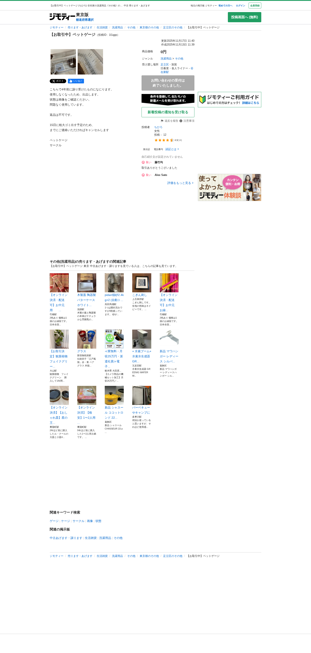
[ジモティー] (62, 17)
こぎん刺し (139, 295)
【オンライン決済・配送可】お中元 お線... (169, 302)
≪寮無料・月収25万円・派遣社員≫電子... (114, 358)
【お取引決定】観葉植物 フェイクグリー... (59, 358)
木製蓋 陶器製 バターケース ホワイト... (86, 300)
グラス (81, 351)
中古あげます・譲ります (66, 538)
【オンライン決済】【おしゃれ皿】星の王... (58, 415)
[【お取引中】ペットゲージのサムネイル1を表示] (63, 61)
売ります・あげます (80, 27)
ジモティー (56, 27)
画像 (90, 521)
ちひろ (158, 127)
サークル (78, 521)
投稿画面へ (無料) (244, 17)
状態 (98, 521)
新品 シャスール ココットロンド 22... (114, 412)
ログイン (240, 5)
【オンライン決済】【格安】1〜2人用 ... (86, 415)
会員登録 (255, 5)
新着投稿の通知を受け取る (168, 112)
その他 (131, 27)
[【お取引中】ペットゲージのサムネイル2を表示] (90, 61)
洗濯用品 (117, 27)
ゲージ (54, 521)
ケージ (65, 521)
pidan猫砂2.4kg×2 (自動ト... (114, 297)
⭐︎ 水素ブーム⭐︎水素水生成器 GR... (141, 356)
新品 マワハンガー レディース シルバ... (169, 356)
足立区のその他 (172, 27)
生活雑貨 (102, 27)
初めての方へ (226, 5)
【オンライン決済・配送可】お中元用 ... (58, 302)
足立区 (165, 64)
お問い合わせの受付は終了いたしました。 (168, 83)
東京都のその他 (149, 27)
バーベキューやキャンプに (141, 410)
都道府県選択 (85, 19)
